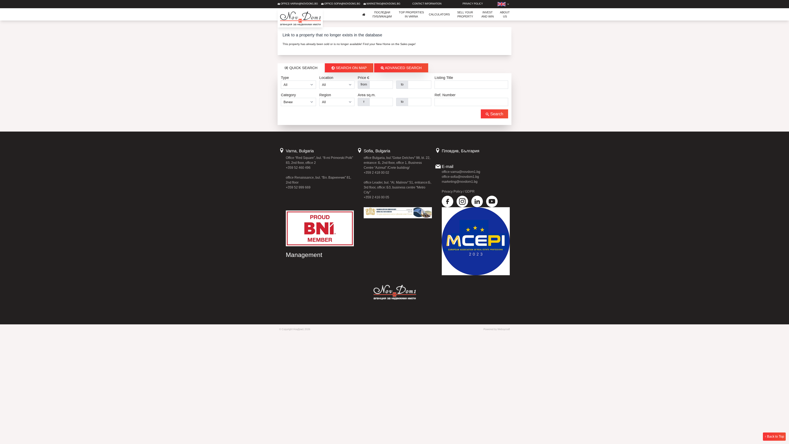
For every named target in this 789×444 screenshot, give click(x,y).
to (402, 84)
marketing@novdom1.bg (383, 3)
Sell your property (465, 14)
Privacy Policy (473, 3)
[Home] (364, 14)
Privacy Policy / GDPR (458, 191)
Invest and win (487, 14)
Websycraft (503, 329)
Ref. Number (445, 95)
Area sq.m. (367, 95)
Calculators (439, 14)
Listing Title (444, 78)
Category (288, 95)
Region (325, 95)
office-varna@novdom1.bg (299, 3)
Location (326, 78)
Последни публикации (382, 14)
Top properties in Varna (411, 14)
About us (505, 14)
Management (304, 254)
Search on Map (351, 68)
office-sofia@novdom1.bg (342, 3)
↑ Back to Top (774, 436)
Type (285, 78)
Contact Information (427, 3)
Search (496, 114)
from (364, 84)
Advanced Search (403, 68)
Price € (363, 78)
